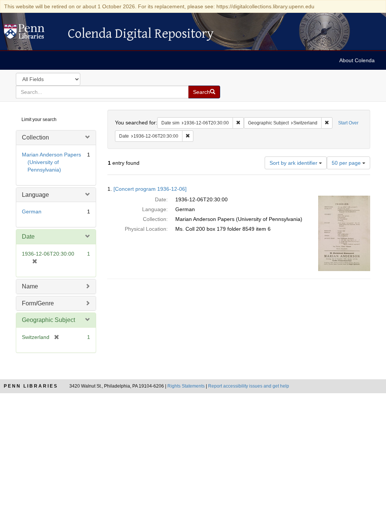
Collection (35, 137)
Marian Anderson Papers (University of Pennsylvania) (51, 162)
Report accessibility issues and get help (248, 386)
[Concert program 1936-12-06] (150, 189)
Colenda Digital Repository (32, 33)
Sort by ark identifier (294, 163)
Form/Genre (38, 303)
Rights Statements (186, 386)
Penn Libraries (31, 386)
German (31, 211)
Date (28, 236)
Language (35, 195)
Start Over (348, 123)
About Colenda (357, 60)
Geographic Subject (48, 320)
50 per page (347, 163)
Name (30, 286)
